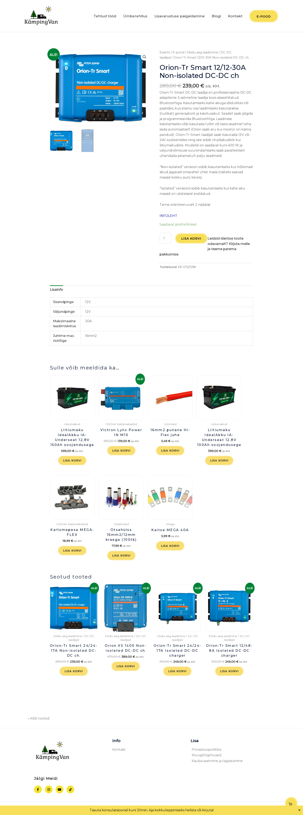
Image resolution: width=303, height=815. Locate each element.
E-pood (178, 52)
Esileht (165, 52)
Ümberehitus (135, 16)
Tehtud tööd (105, 16)
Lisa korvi (191, 238)
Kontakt (235, 16)
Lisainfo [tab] (56, 290)
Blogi (216, 16)
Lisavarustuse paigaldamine (179, 16)
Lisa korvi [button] (72, 460)
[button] (144, 57)
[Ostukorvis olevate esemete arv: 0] (291, 803)
